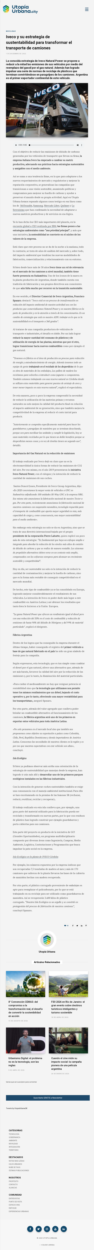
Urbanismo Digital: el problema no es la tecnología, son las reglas (25, 1062)
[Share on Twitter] (4, 157)
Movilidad (11, 31)
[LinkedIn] (4, 163)
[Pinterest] (86, 926)
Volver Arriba (48, 1245)
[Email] (4, 170)
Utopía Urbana (47, 951)
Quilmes (65, 205)
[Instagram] (47, 1229)
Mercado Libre (51, 205)
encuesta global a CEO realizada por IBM (34, 226)
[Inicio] (20, 13)
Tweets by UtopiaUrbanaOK (16, 1108)
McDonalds (26, 205)
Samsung (38, 205)
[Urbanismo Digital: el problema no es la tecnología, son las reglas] (25, 1041)
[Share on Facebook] (4, 150)
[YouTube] (55, 1229)
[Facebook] (30, 1229)
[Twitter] (39, 1229)
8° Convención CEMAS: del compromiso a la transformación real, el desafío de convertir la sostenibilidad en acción (25, 1009)
